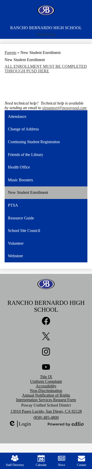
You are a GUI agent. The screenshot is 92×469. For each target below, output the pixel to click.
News (61, 465)
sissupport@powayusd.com (64, 108)
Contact (81, 465)
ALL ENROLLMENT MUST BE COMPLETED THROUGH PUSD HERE (46, 68)
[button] (46, 34)
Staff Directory (15, 465)
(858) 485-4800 (46, 417)
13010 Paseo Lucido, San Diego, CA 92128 (46, 411)
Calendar (41, 465)
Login (19, 424)
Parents (10, 52)
